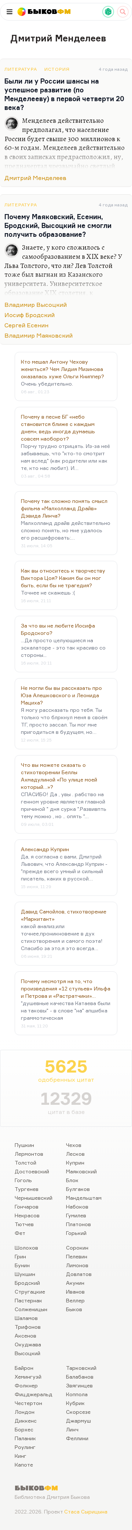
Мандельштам (84, 1198)
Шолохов (26, 1247)
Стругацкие (30, 1291)
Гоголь (23, 1180)
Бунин (22, 1265)
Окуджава (28, 1344)
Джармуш (78, 1420)
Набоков (77, 1206)
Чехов (73, 1145)
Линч (72, 1429)
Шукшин (25, 1274)
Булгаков (78, 1189)
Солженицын (31, 1309)
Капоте (24, 1464)
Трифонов (28, 1327)
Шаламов (26, 1318)
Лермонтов (29, 1154)
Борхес (24, 1429)
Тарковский (81, 1368)
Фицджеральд (33, 1394)
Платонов (78, 1224)
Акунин (75, 1283)
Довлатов (79, 1274)
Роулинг (25, 1447)
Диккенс (26, 1420)
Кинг (20, 1456)
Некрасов (27, 1215)
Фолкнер (26, 1385)
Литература (20, 69)
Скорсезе (78, 1412)
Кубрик (75, 1403)
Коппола (77, 1394)
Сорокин (77, 1247)
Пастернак (28, 1300)
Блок (72, 1180)
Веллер (75, 1300)
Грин (20, 1256)
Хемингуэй (28, 1376)
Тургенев (26, 1189)
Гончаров (26, 1206)
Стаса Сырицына (85, 1511)
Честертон (28, 1403)
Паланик (25, 1438)
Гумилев (76, 1215)
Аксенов (25, 1335)
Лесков (75, 1154)
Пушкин (24, 1145)
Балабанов (80, 1376)
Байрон (24, 1368)
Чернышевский (33, 1198)
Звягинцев (79, 1385)
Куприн (75, 1162)
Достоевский (32, 1171)
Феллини (77, 1438)
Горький (76, 1233)
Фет (20, 1233)
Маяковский (81, 1171)
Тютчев (24, 1224)
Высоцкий (27, 1353)
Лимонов (77, 1265)
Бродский (27, 1283)
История (57, 69)
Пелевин (76, 1256)
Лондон (24, 1412)
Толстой (25, 1162)
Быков (74, 1309)
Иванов (75, 1291)
